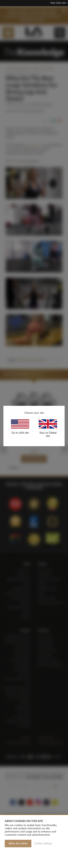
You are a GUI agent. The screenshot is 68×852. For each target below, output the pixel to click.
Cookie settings (43, 843)
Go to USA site (20, 433)
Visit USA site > (59, 3)
